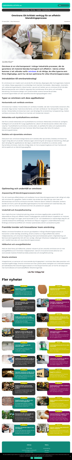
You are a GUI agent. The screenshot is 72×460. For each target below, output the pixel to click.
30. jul (58, 342)
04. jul (58, 383)
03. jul (23, 397)
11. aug (58, 286)
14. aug (24, 286)
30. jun (24, 424)
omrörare (32, 71)
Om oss (33, 10)
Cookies (39, 10)
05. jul (23, 383)
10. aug (58, 299)
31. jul (58, 329)
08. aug (24, 314)
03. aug (24, 329)
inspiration (67, 21)
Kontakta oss (46, 10)
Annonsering (25, 10)
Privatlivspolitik (38, 457)
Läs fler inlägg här (36, 272)
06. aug (59, 314)
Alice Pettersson (15, 21)
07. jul (58, 369)
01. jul (58, 397)
